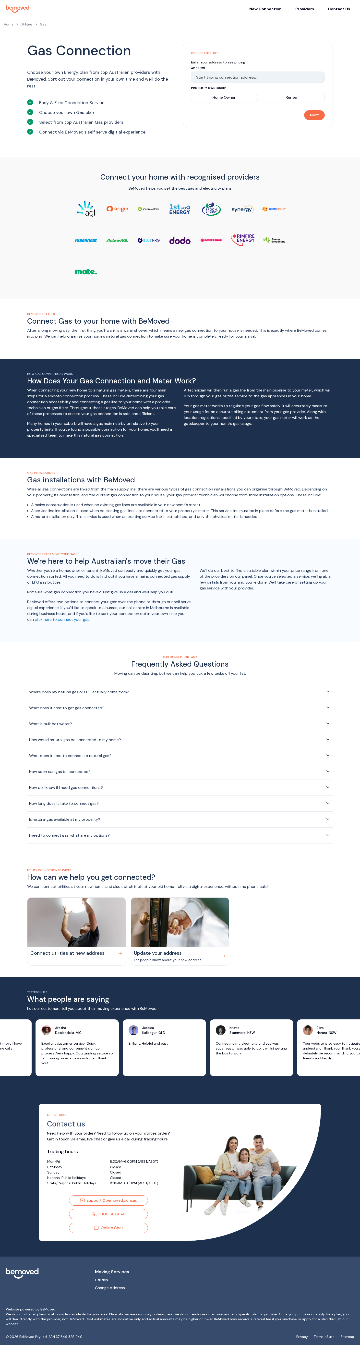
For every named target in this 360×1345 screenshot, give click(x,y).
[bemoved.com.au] (46, 1273)
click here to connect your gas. (62, 619)
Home (8, 24)
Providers (304, 9)
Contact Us (339, 9)
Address (198, 68)
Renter (292, 97)
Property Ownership (208, 88)
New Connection (265, 9)
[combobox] (255, 77)
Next (314, 115)
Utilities (27, 24)
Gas (43, 24)
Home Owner (224, 97)
